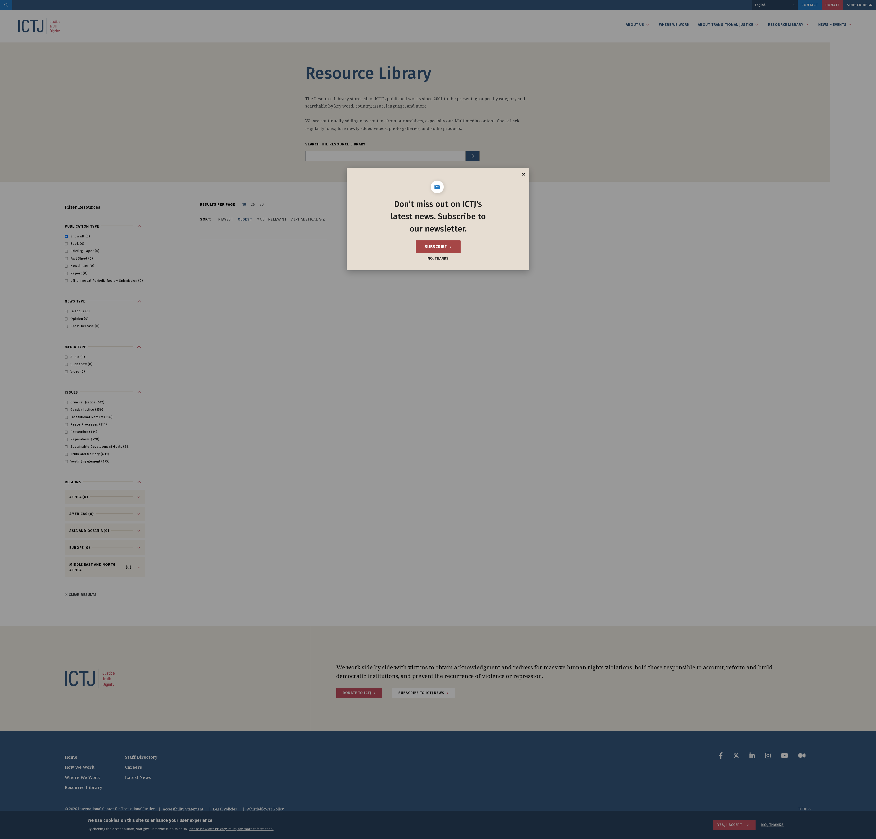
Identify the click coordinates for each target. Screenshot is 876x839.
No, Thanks (438, 258)
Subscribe (436, 246)
